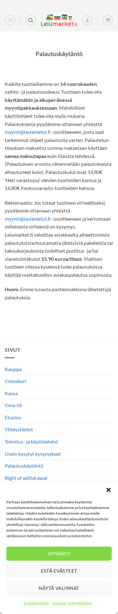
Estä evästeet (59, 571)
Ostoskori (15, 381)
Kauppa (13, 369)
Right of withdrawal (26, 478)
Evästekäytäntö (36, 603)
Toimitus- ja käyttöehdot (72, 603)
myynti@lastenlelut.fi (28, 132)
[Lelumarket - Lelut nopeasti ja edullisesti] (59, 20)
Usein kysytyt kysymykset (33, 454)
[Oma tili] (87, 20)
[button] (108, 490)
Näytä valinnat (59, 588)
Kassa (11, 393)
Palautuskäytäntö (24, 466)
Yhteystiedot (19, 429)
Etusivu (13, 417)
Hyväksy (59, 553)
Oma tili (13, 405)
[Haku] (31, 20)
